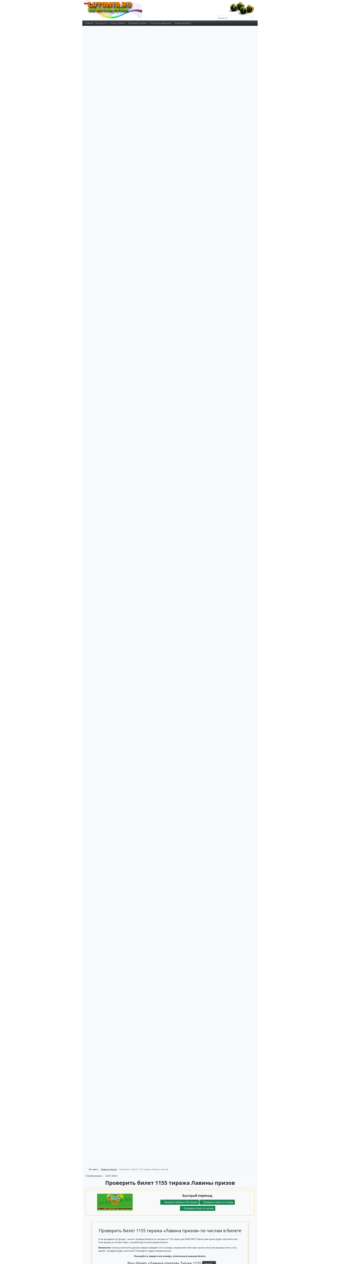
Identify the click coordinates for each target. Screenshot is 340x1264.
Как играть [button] (101, 23)
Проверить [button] (137, 23)
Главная (89, 23)
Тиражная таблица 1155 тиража (180, 1202)
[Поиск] (252, 17)
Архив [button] (182, 23)
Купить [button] (117, 23)
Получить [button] (160, 23)
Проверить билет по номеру (218, 1202)
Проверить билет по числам (198, 1208)
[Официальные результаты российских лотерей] (116, 10)
